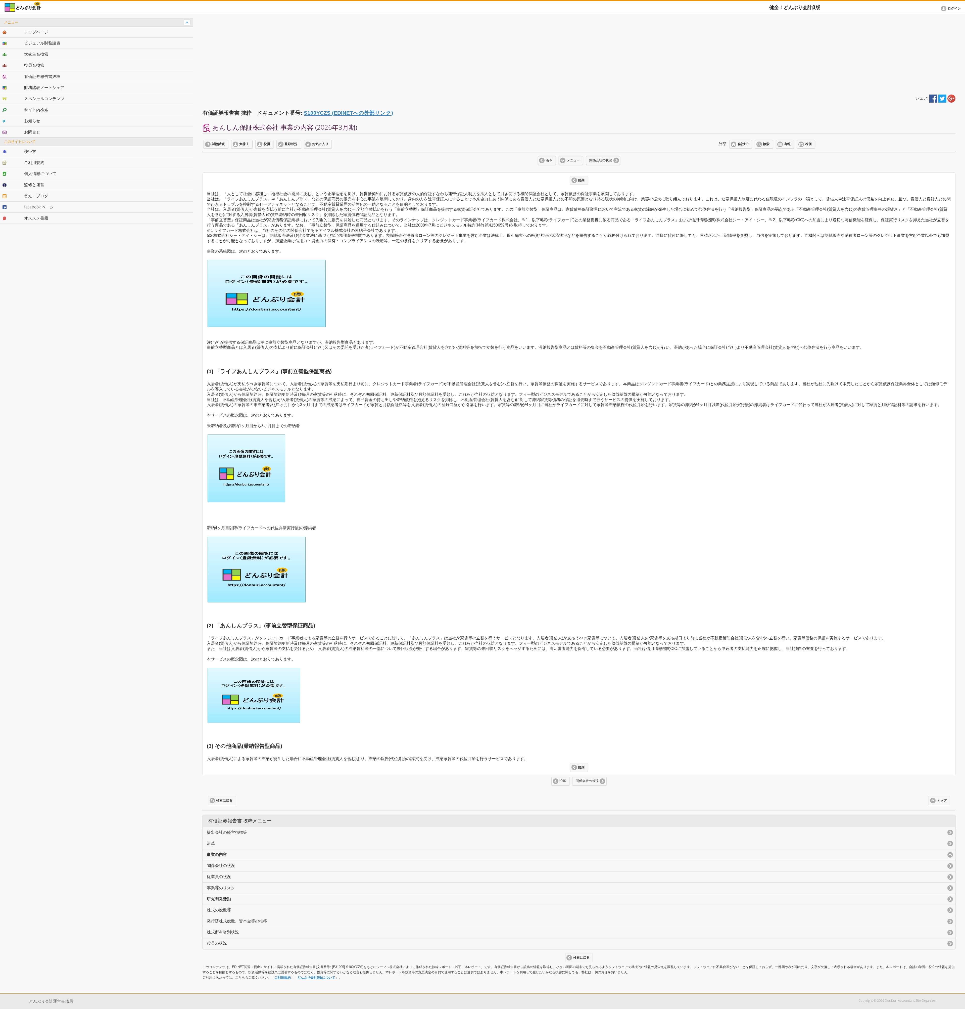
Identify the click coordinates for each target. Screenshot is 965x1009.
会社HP (743, 144)
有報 (787, 144)
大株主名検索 (36, 54)
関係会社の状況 (600, 160)
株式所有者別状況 (223, 932)
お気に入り (320, 144)
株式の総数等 (219, 910)
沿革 (549, 160)
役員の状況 (217, 943)
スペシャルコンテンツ (44, 98)
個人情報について (40, 173)
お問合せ (32, 132)
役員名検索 (34, 65)
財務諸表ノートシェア (44, 87)
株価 (808, 144)
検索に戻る (224, 800)
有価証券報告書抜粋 (42, 76)
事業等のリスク (221, 888)
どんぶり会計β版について (316, 977)
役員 (267, 144)
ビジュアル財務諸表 (42, 43)
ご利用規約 (282, 977)
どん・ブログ (36, 196)
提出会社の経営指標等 (227, 832)
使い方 (30, 151)
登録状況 (291, 144)
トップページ (36, 32)
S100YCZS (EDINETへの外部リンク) (348, 113)
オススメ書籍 (36, 218)
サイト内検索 (36, 109)
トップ (942, 800)
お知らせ (32, 120)
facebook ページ (39, 207)
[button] (952, 8)
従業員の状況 (219, 876)
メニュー (573, 160)
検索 (766, 144)
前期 (581, 180)
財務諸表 (218, 144)
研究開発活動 (219, 899)
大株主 (244, 144)
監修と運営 (34, 184)
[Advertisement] (579, 53)
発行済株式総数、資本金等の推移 (237, 921)
